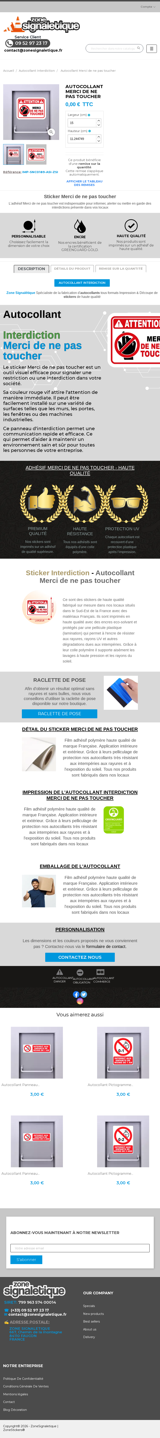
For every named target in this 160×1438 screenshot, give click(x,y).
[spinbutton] (84, 123)
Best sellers (91, 1321)
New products (93, 1314)
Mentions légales (15, 1394)
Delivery (89, 1337)
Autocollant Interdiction (82, 283)
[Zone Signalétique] (41, 24)
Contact (9, 1402)
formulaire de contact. (106, 946)
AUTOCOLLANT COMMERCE (100, 979)
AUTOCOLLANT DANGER (59, 979)
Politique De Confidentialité (23, 1379)
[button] (98, 121)
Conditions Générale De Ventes (26, 1386)
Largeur (77, 115)
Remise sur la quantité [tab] (121, 269)
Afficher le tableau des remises (84, 183)
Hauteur (77, 131)
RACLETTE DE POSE (59, 713)
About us (89, 1329)
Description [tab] (31, 269)
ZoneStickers (12, 1430)
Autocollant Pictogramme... (110, 1085)
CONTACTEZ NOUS (79, 957)
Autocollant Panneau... (20, 1085)
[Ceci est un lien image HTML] (76, 994)
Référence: (12, 172)
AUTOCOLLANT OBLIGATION (80, 980)
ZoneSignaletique (43, 1426)
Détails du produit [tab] (72, 269)
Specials (89, 1306)
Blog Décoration (15, 1410)
